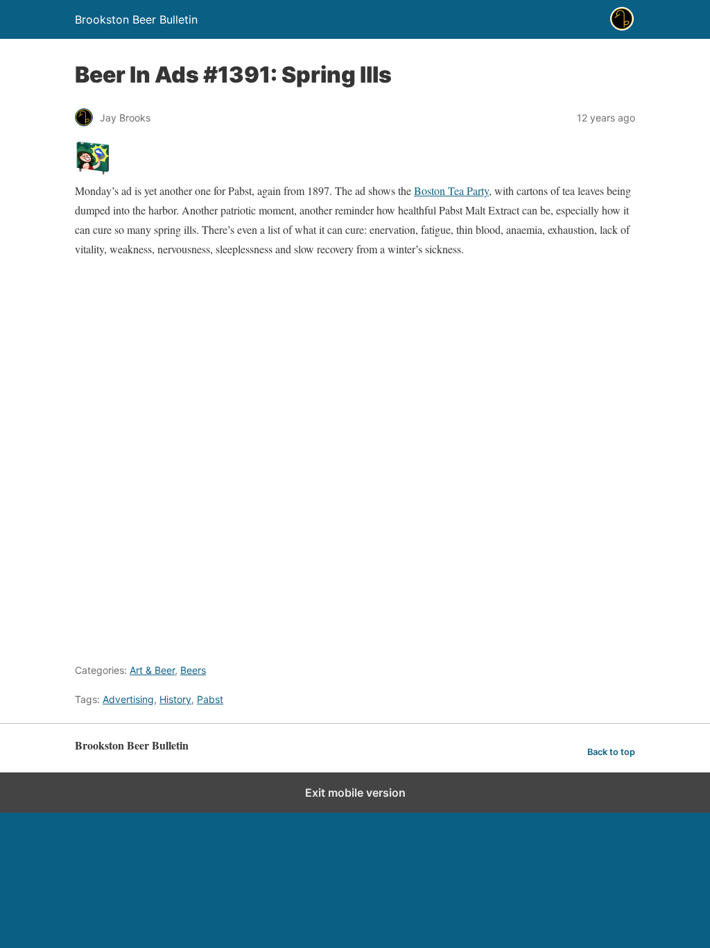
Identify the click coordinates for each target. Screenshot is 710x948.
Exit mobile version (355, 792)
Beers (193, 670)
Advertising (128, 699)
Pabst (210, 699)
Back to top (611, 752)
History (175, 699)
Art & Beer (152, 670)
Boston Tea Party (451, 190)
